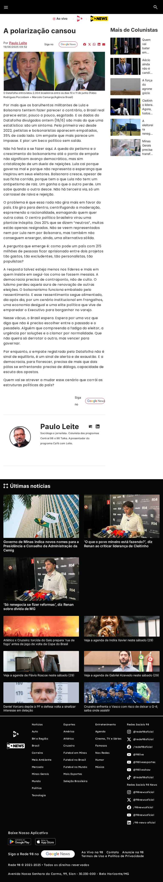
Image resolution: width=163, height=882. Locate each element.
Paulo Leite (18, 43)
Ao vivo (61, 18)
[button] (156, 7)
